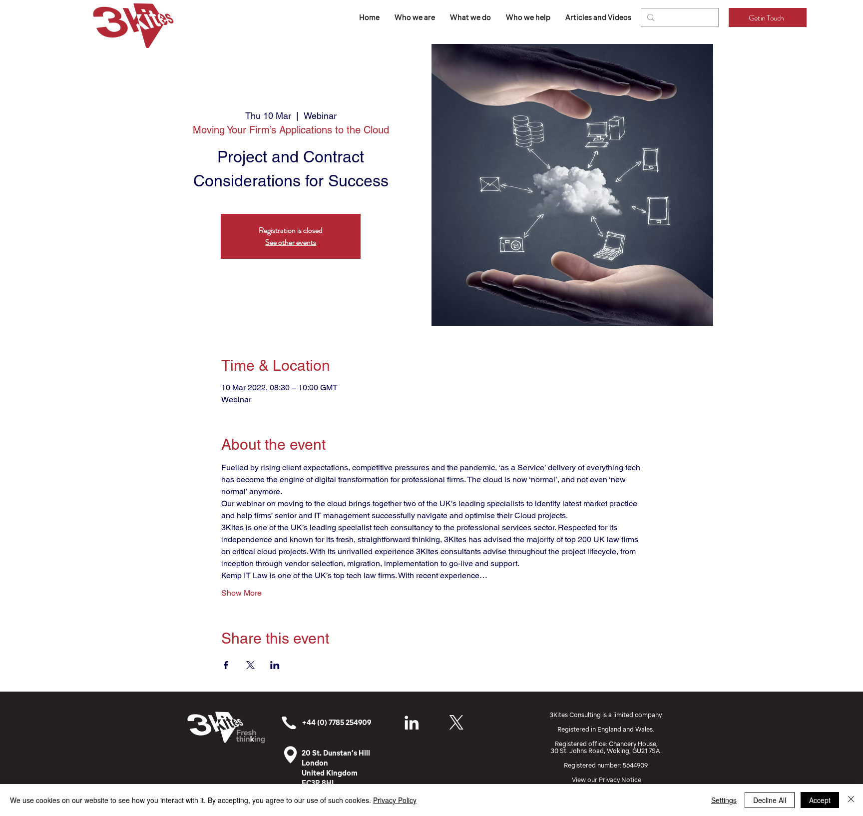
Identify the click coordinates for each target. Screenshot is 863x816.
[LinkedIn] (412, 723)
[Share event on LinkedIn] (275, 665)
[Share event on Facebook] (226, 665)
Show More (241, 593)
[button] (470, 17)
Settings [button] (724, 800)
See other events (290, 242)
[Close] (851, 800)
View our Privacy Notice (606, 780)
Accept (820, 800)
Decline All (769, 800)
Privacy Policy (395, 800)
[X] (456, 723)
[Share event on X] (250, 665)
